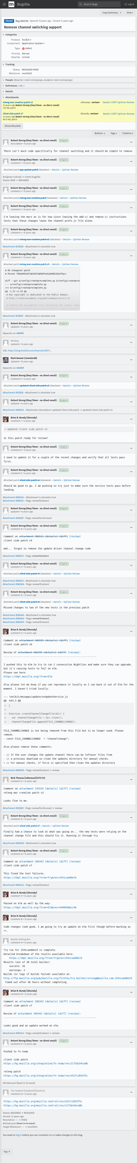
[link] (42, 288)
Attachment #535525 (13, 392)
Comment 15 (16, 819)
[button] (129, 4)
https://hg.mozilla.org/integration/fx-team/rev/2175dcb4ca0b (46, 1063)
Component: (13, 43)
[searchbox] (99, 4)
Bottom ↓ (100, 133)
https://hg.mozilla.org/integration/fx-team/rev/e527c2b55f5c (46, 1075)
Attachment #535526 (13, 246)
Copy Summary (110, 12)
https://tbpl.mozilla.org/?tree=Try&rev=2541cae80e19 (40, 877)
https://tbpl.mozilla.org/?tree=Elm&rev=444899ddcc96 (40, 907)
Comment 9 (16, 473)
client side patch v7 (13, 113)
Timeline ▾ (127, 133)
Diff (114, 102)
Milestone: (14, 73)
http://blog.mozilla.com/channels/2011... (29, 350)
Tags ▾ (114, 133)
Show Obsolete (13, 126)
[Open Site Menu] (4, 4)
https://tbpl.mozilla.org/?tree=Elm (28, 676)
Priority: (16, 53)
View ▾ (130, 12)
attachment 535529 (31, 788)
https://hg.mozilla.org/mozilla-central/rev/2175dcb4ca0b (43, 1105)
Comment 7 (16, 421)
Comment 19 (16, 942)
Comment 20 (17, 994)
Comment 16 (16, 854)
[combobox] (99, 4)
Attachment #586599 (13, 622)
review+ (96, 102)
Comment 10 (17, 529)
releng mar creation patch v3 (18, 102)
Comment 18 (17, 919)
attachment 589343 (31, 861)
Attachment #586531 (13, 500)
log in (19, 1135)
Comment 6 (16, 379)
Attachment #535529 (13, 518)
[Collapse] (131, 142)
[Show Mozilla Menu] (11, 4)
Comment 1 (16, 163)
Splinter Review (126, 102)
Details (106, 102)
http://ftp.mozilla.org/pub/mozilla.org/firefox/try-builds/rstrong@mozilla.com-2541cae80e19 (68, 978)
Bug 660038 (22, 21)
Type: (17, 48)
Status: (16, 69)
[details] (51, 536)
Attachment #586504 (13, 410)
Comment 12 (16, 595)
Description (16, 143)
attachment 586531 (31, 536)
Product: (15, 39)
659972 (20, 333)
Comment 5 (16, 257)
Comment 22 (17, 1094)
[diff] (63, 536)
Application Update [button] (33, 43)
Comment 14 (16, 781)
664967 (20, 368)
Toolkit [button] (26, 39)
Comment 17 (16, 896)
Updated (15, 327)
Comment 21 (16, 1044)
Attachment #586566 (13, 584)
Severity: (15, 57)
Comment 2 (16, 191)
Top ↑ (7, 1151)
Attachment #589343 (13, 885)
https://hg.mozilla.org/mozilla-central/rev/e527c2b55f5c (43, 1101)
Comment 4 (16, 232)
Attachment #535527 (13, 316)
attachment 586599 (31, 640)
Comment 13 (16, 633)
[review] (75, 536)
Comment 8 (16, 450)
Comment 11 (16, 567)
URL (21, 86)
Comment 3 (16, 209)
